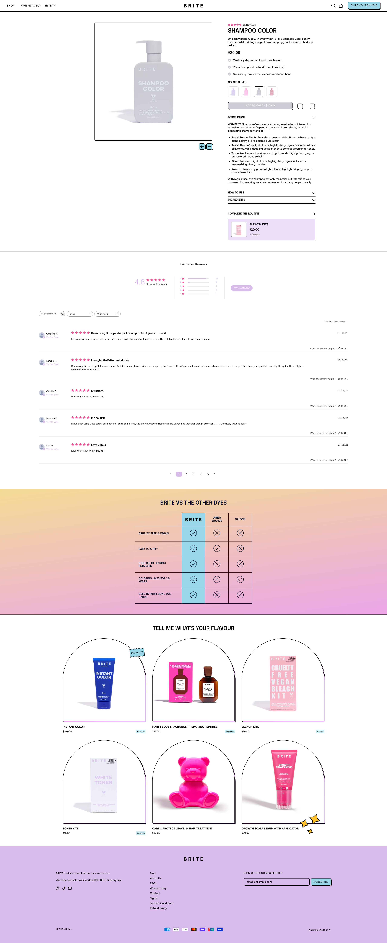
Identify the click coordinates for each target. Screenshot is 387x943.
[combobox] (80, 314)
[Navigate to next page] (215, 473)
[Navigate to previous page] (172, 473)
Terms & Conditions (161, 903)
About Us (155, 878)
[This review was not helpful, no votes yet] (345, 348)
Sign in (154, 898)
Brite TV (50, 5)
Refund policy (158, 908)
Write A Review (242, 287)
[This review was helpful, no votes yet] (339, 348)
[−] (299, 106)
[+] (312, 106)
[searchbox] (49, 313)
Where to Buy (31, 5)
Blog (152, 873)
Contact (155, 893)
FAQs (153, 883)
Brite (68, 929)
